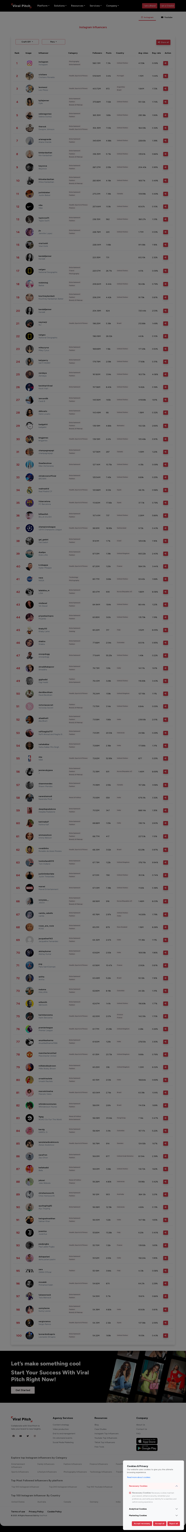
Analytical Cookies (138, 1509)
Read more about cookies (138, 1477)
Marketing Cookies (138, 1515)
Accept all (159, 1523)
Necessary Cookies (138, 1486)
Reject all (173, 1523)
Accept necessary (142, 1523)
